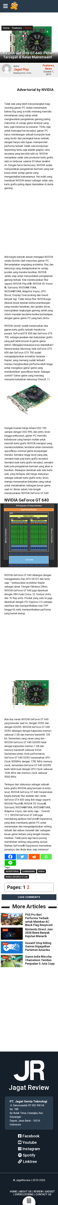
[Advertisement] (29, 222)
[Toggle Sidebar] (6, 6)
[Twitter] (22, 856)
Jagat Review (29, 1087)
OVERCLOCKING (24, 1194)
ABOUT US (25, 1191)
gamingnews (28, 871)
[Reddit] (34, 856)
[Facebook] (10, 856)
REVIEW (38, 1191)
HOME (13, 1191)
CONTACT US (43, 1194)
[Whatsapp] (46, 856)
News (28, 28)
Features (17, 28)
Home (6, 28)
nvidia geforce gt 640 (17, 877)
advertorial (12, 871)
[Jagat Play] (14, 6)
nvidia (41, 871)
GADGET (50, 1191)
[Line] (10, 863)
